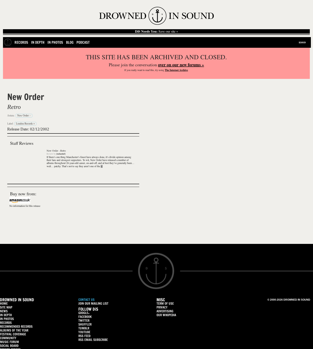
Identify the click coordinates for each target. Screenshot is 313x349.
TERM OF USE (165, 303)
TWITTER (83, 320)
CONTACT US (86, 299)
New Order (25, 97)
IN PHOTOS (7, 319)
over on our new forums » (181, 65)
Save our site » (156, 31)
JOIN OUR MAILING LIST (93, 303)
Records (21, 42)
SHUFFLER (85, 324)
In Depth (38, 42)
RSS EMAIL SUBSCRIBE (93, 339)
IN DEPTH (6, 315)
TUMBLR (83, 328)
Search (302, 42)
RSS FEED (84, 336)
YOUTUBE (84, 332)
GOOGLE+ (83, 313)
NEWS (4, 311)
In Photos (55, 42)
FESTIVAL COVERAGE (13, 334)
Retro (14, 106)
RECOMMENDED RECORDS (16, 326)
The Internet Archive (176, 70)
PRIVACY (162, 307)
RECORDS (6, 322)
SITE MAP (6, 307)
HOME (4, 303)
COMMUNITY (8, 338)
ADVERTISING (164, 311)
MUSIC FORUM (9, 342)
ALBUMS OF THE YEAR (14, 330)
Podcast (83, 42)
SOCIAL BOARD (9, 345)
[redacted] (60, 153)
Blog (69, 42)
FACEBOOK (85, 316)
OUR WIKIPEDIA (166, 315)
